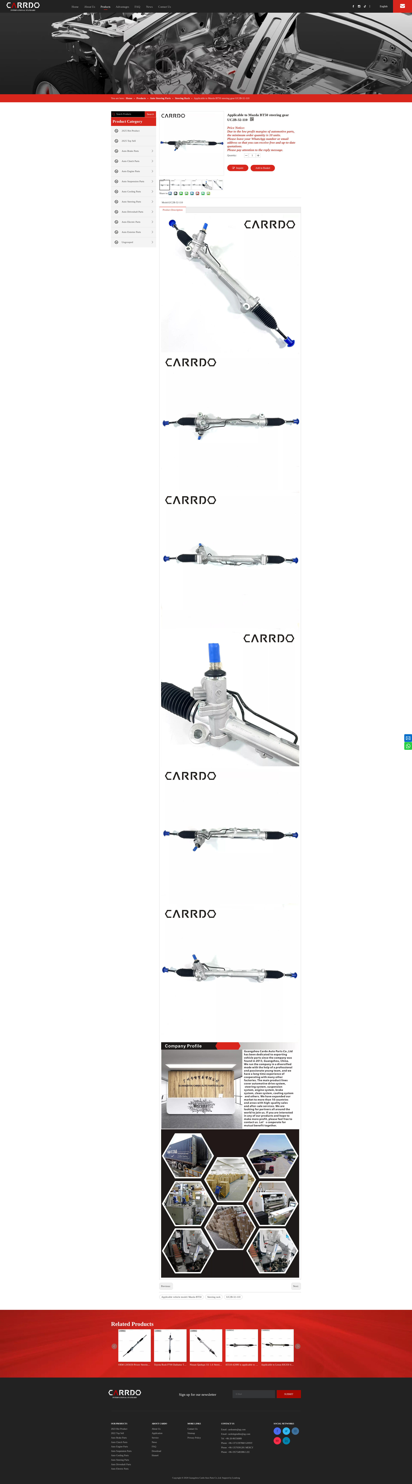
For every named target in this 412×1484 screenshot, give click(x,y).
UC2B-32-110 (233, 1297)
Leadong (236, 1478)
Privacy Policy (194, 1438)
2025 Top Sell (129, 141)
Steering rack (213, 1297)
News (149, 6)
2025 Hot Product (131, 130)
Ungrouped (127, 242)
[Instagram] (361, 6)
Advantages (122, 6)
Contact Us (164, 6)
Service (155, 1438)
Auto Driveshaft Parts (132, 212)
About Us (89, 6)
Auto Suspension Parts (133, 181)
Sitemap (191, 1433)
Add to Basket (262, 168)
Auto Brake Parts (130, 151)
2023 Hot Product (119, 1429)
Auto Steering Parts (131, 201)
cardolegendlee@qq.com (239, 1434)
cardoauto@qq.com (237, 1429)
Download (156, 1451)
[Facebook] (355, 6)
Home (75, 6)
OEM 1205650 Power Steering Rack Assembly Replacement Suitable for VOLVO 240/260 (134, 1364)
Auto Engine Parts (131, 171)
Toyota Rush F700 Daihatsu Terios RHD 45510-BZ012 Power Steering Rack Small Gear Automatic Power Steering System (170, 1364)
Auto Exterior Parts (131, 232)
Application (157, 1433)
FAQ (137, 6)
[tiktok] (366, 6)
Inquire (239, 168)
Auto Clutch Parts (130, 161)
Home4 (155, 1455)
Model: (165, 202)
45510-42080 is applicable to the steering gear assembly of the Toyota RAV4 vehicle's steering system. (241, 1364)
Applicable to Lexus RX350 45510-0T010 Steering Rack (277, 1364)
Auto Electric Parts (131, 222)
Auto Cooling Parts (131, 191)
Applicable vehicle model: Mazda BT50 (181, 1297)
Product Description (173, 210)
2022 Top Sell (117, 1433)
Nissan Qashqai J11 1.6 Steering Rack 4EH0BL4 (206, 1364)
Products (105, 6)
